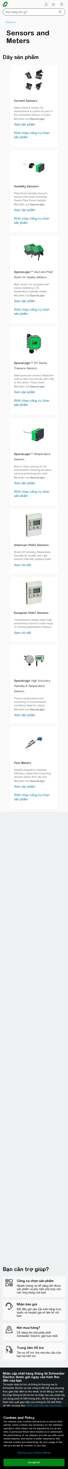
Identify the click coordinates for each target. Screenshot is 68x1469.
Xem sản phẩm (24, 124)
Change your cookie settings (34, 1452)
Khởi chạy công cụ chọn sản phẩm (31, 135)
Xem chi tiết (22, 565)
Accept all (34, 1462)
